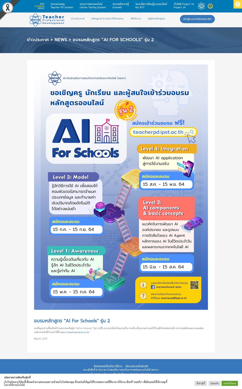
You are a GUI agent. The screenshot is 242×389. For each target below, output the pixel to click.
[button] (237, 4)
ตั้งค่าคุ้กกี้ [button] (201, 383)
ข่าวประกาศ (78, 18)
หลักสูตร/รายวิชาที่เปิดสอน (107, 18)
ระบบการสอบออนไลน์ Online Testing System (93, 5)
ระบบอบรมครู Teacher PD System (62, 5)
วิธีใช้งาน (135, 18)
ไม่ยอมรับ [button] (215, 383)
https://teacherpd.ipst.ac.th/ (75, 331)
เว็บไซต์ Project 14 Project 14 (184, 5)
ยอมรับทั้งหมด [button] (230, 383)
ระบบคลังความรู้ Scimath (120, 5)
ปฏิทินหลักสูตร (156, 18)
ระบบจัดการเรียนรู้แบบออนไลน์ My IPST (151, 5)
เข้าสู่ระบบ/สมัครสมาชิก (197, 19)
